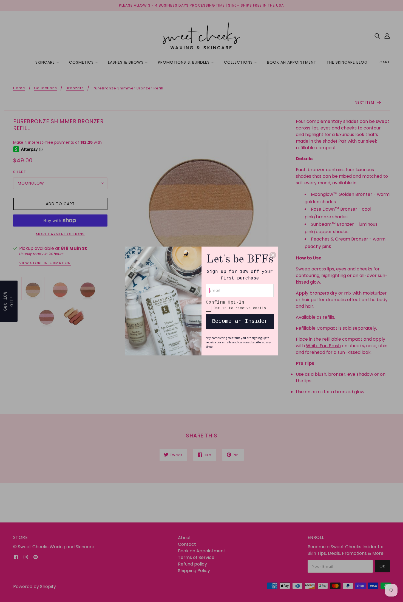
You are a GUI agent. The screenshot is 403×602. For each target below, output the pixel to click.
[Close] (272, 255)
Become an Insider (240, 321)
